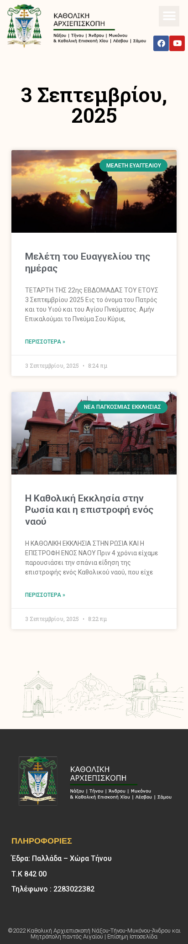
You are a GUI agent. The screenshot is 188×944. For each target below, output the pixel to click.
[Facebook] (161, 43)
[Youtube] (177, 43)
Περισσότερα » (45, 342)
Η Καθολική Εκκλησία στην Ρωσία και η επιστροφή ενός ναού (89, 510)
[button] (169, 16)
